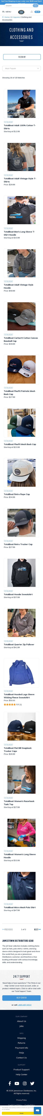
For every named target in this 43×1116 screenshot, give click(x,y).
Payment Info (21, 1047)
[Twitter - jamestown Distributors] (32, 1084)
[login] (31, 11)
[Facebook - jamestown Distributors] (10, 1084)
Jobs (21, 1026)
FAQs (21, 1052)
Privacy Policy (21, 1100)
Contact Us (21, 1057)
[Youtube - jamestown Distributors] (17, 1084)
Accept (21, 1113)
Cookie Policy (30, 1105)
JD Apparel (15, 17)
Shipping (21, 1038)
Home (6, 17)
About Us (21, 1021)
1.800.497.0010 (24, 1005)
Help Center (21, 997)
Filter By (22, 57)
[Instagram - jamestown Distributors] (24, 1084)
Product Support (21, 1069)
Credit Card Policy (15, 1105)
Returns (21, 1043)
